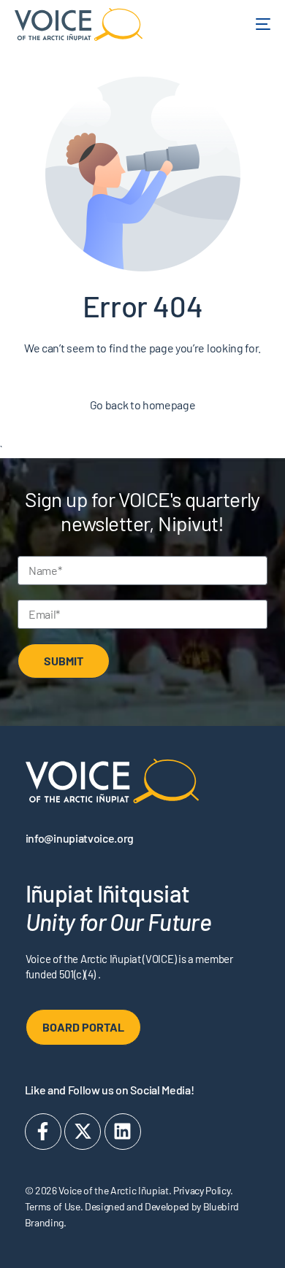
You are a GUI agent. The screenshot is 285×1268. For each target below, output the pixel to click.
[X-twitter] (82, 1131)
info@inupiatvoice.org (80, 838)
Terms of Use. (54, 1206)
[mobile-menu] (254, 24)
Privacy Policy (201, 1190)
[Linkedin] (122, 1131)
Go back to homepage (143, 404)
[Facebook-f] (43, 1131)
